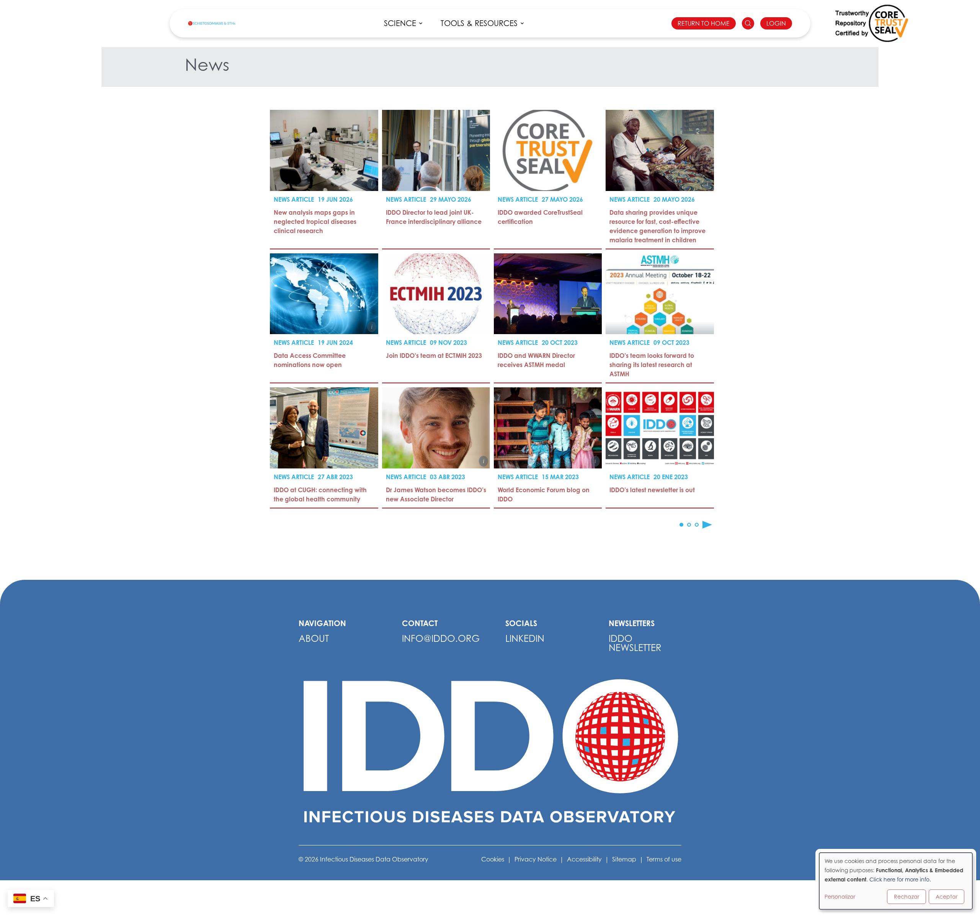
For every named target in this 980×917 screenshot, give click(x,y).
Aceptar (946, 896)
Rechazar (906, 896)
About (314, 638)
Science (400, 23)
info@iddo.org (441, 638)
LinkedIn (524, 638)
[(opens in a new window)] (871, 23)
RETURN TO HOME (704, 23)
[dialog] (895, 881)
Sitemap (624, 859)
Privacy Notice (535, 859)
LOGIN (776, 23)
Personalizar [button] (840, 896)
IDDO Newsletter (635, 643)
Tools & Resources (479, 23)
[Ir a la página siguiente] (707, 525)
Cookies (492, 859)
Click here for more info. (900, 879)
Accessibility (584, 859)
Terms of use (664, 859)
